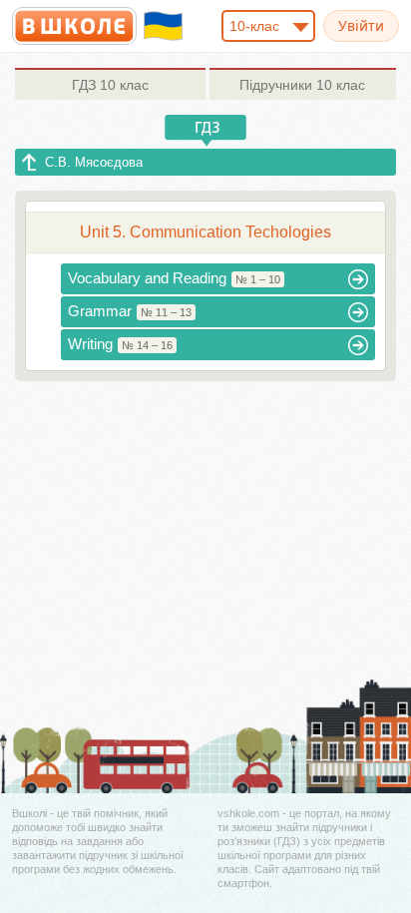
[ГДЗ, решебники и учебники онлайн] (74, 26)
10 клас (110, 85)
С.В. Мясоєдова (94, 162)
